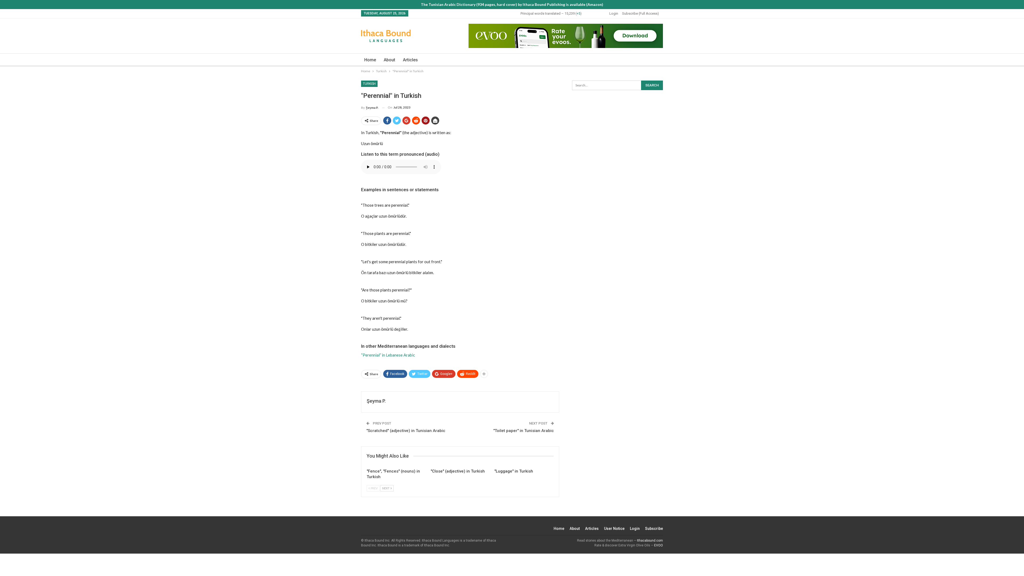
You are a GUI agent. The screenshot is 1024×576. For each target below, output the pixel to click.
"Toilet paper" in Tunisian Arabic (523, 430)
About (389, 59)
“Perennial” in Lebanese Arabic (388, 355)
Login (613, 13)
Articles (410, 59)
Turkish (369, 84)
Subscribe (654, 528)
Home (370, 59)
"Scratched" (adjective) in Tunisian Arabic (405, 430)
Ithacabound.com (650, 540)
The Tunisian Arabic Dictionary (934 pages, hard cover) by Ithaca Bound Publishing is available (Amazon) (512, 4)
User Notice (614, 528)
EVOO (658, 545)
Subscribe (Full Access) (640, 13)
